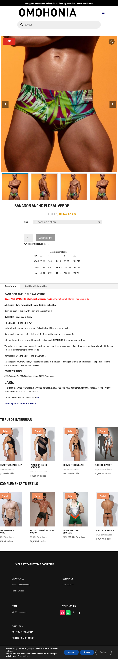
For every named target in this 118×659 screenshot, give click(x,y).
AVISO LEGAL (18, 626)
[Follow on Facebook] (79, 612)
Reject (87, 652)
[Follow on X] (74, 612)
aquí (38, 397)
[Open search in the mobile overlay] (59, 24)
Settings (103, 652)
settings (25, 656)
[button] (113, 104)
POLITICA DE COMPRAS (22, 632)
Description (10, 286)
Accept (71, 652)
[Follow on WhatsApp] (68, 612)
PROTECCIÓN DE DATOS (23, 638)
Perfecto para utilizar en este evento (20, 403)
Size (26, 222)
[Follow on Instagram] (62, 612)
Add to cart (45, 238)
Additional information (36, 286)
